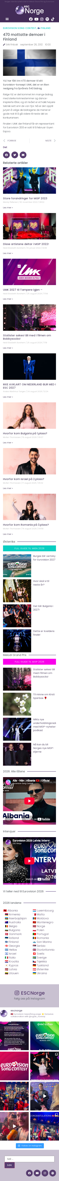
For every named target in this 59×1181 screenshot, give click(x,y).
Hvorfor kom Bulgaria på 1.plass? (25, 433)
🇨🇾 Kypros (11, 965)
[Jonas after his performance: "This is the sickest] (14, 1096)
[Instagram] (42, 19)
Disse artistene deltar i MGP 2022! (26, 244)
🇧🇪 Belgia (11, 926)
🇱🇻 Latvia (11, 969)
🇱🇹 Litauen (12, 973)
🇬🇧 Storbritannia (43, 950)
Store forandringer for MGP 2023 (25, 198)
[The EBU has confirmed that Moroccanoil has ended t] (14, 1036)
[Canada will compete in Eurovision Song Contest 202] (14, 1066)
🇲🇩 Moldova (41, 918)
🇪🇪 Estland (12, 938)
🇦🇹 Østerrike (41, 969)
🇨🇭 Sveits (38, 953)
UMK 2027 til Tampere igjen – (23, 290)
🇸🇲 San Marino (42, 942)
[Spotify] (47, 19)
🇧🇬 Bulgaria (12, 930)
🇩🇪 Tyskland (41, 965)
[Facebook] (31, 19)
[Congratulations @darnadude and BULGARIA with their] (44, 1066)
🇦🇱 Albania (10, 910)
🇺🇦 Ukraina (40, 973)
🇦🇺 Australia (13, 922)
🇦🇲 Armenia (12, 914)
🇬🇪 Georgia (12, 946)
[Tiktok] (52, 19)
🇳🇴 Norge (39, 926)
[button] (7, 18)
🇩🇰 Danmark (13, 934)
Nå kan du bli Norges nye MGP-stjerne (43, 748)
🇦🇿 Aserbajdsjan (16, 918)
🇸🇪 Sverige (40, 957)
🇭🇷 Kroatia (12, 961)
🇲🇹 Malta (39, 914)
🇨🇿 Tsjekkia (40, 961)
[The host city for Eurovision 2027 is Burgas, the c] (44, 1036)
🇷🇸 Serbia (39, 946)
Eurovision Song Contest (19, 28)
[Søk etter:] (29, 1159)
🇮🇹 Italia (10, 957)
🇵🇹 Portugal (41, 934)
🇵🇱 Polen (38, 930)
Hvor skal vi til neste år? (41, 582)
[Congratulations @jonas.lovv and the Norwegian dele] (44, 1126)
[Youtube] (36, 19)
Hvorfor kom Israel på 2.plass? (23, 479)
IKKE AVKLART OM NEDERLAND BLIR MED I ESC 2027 (29, 386)
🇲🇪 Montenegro (43, 922)
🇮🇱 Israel (10, 953)
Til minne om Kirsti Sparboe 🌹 (44, 696)
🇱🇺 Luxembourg (43, 910)
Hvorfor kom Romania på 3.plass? (26, 525)
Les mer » (8, 207)
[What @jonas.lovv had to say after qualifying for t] (14, 1126)
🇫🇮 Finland (44, 28)
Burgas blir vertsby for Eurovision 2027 (44, 557)
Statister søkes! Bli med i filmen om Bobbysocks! (27, 337)
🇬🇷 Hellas (11, 950)
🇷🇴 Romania (41, 938)
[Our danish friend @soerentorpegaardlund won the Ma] (44, 1096)
